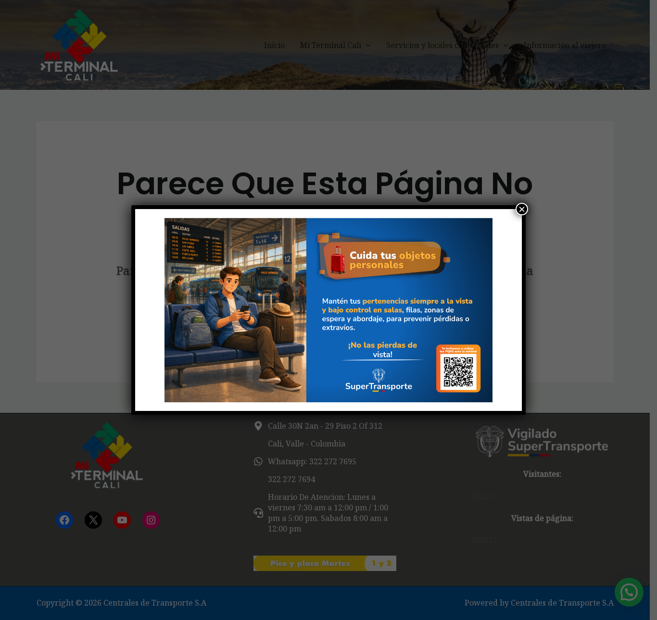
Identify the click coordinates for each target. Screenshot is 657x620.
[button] (158, 310)
